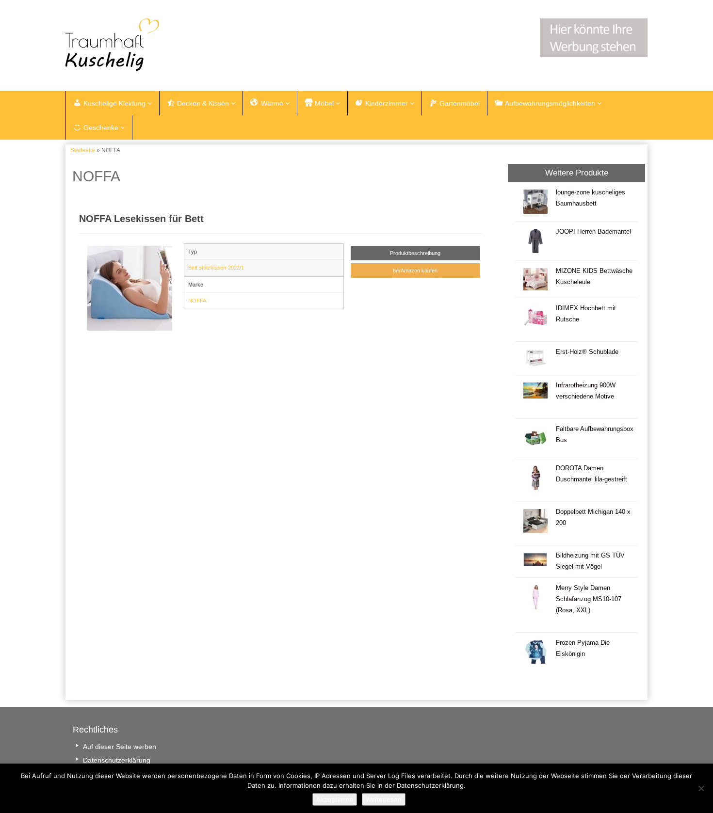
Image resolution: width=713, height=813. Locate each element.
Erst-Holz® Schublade (587, 352)
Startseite (82, 150)
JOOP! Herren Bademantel (593, 231)
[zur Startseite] (186, 44)
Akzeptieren (334, 799)
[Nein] (701, 788)
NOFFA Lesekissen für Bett (141, 218)
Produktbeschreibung (415, 253)
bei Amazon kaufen (415, 270)
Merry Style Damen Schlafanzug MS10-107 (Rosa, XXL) (588, 599)
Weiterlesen (384, 799)
